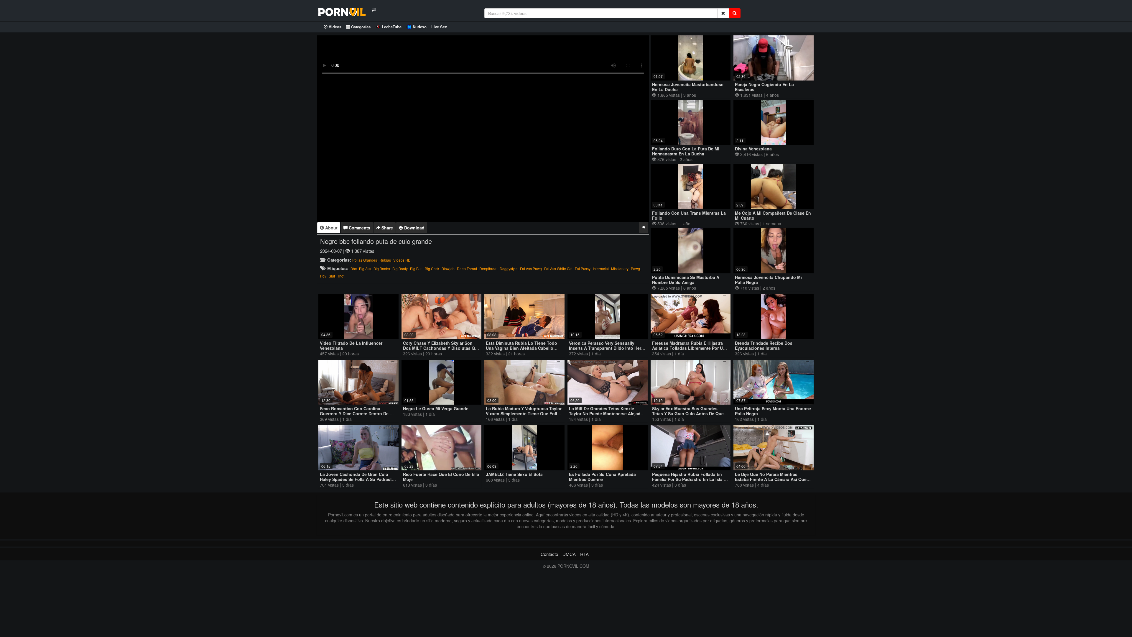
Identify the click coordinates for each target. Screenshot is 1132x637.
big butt (416, 268)
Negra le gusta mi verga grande (435, 408)
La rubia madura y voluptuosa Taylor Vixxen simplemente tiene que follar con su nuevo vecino (524, 413)
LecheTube (392, 26)
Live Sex (439, 26)
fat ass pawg (531, 268)
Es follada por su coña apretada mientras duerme (602, 476)
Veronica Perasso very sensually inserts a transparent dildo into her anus (605, 348)
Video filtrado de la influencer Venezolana (351, 345)
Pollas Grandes (364, 259)
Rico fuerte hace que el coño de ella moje (441, 476)
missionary (619, 268)
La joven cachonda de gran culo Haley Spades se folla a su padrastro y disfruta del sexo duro (358, 479)
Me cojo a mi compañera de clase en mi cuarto (773, 215)
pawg (635, 268)
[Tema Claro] (373, 10)
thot (340, 275)
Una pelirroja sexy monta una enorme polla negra (773, 410)
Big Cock (432, 268)
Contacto (549, 554)
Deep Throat (467, 268)
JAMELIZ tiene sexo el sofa (514, 474)
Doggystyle (509, 268)
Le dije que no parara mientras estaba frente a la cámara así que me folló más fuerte (771, 479)
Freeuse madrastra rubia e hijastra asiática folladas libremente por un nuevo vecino (688, 348)
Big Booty (400, 268)
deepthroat (488, 268)
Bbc (354, 268)
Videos (334, 26)
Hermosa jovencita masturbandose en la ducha (687, 86)
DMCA (569, 554)
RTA (584, 554)
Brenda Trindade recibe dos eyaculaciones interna (763, 345)
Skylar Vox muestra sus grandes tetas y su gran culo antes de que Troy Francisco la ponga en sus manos (688, 415)
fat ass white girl (558, 268)
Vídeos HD (402, 259)
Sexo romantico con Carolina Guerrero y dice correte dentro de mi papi (357, 413)
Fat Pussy (582, 268)
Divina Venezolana (753, 149)
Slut (332, 275)
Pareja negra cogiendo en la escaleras (764, 86)
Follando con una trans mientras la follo (689, 215)
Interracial (601, 268)
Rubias (385, 259)
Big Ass (365, 268)
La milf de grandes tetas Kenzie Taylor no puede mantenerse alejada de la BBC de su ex (606, 413)
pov (323, 275)
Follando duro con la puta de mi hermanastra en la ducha (685, 151)
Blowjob (448, 268)
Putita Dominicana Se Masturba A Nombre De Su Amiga (685, 279)
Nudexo (420, 26)
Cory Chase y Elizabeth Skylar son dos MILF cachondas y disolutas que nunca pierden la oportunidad (441, 348)
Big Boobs (382, 268)
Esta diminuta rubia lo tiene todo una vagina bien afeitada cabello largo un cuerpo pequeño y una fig (523, 348)
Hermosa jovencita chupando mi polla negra (768, 279)
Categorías (360, 26)
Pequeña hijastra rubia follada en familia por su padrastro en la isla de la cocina (690, 479)
